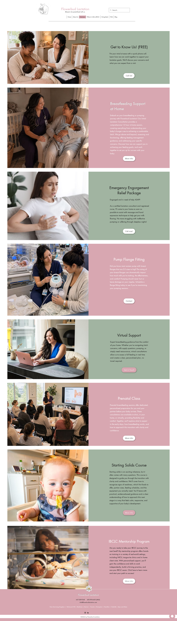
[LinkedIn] (88, 613)
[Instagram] (85, 613)
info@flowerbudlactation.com (88, 602)
